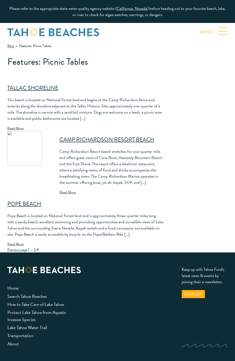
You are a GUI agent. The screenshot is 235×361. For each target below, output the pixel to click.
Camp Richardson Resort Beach (106, 139)
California (125, 8)
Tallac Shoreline (32, 88)
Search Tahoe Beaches (27, 296)
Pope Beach (24, 204)
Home (13, 288)
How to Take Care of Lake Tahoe (35, 304)
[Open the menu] (223, 29)
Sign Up (193, 294)
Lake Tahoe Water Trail (27, 327)
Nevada (141, 8)
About (13, 343)
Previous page (17, 249)
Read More (15, 128)
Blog (10, 46)
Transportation (20, 335)
